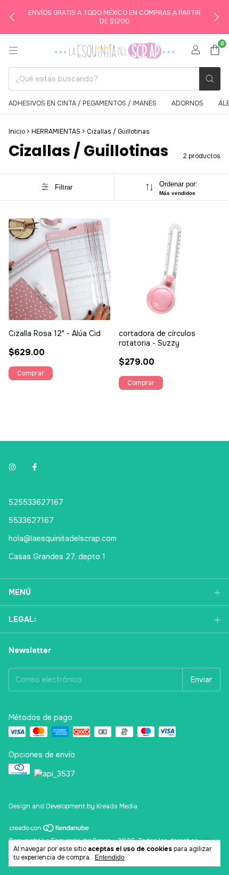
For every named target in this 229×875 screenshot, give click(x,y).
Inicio (17, 131)
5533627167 (31, 520)
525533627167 (36, 502)
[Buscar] (209, 79)
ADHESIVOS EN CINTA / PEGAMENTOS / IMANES (83, 103)
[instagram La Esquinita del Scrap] (12, 467)
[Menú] (13, 50)
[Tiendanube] (50, 831)
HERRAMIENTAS (55, 131)
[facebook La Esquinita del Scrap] (34, 467)
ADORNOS (187, 103)
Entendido (110, 857)
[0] (214, 51)
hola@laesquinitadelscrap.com (63, 538)
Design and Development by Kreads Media (73, 806)
